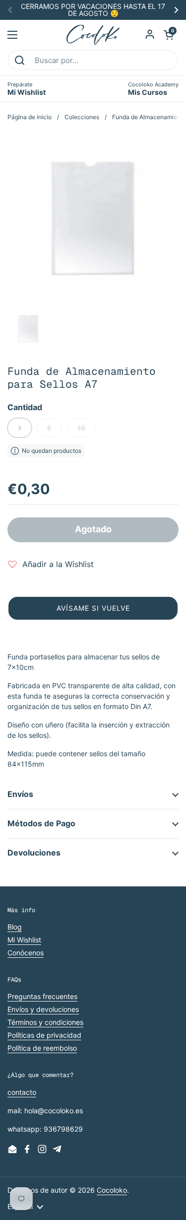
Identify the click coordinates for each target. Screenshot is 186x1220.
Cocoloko (112, 1190)
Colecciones (81, 117)
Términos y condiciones (45, 1022)
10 (81, 428)
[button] (169, 35)
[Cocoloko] (93, 35)
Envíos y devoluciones (43, 1009)
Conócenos (25, 952)
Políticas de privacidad (44, 1035)
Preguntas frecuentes (42, 996)
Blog (14, 927)
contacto (21, 1092)
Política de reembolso (42, 1048)
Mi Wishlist (24, 939)
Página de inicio (29, 117)
